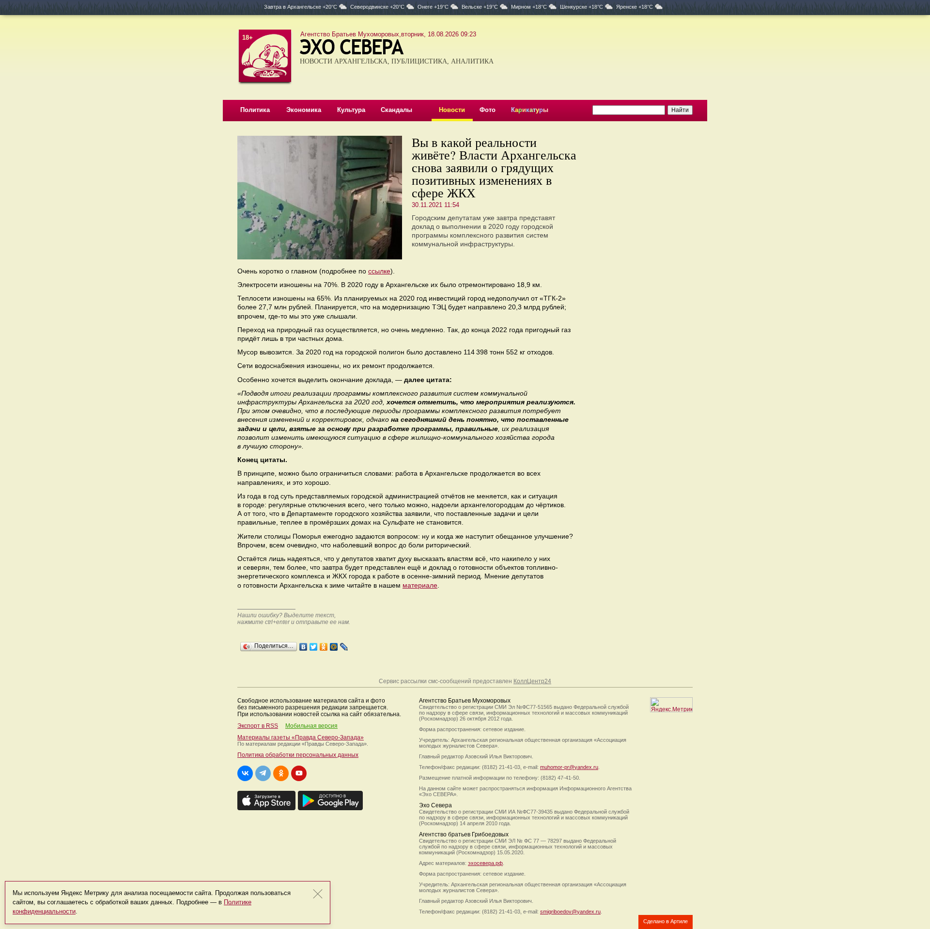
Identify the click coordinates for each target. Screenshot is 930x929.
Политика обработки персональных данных (297, 755)
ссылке (379, 271)
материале (420, 585)
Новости (452, 109)
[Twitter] (314, 644)
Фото (488, 109)
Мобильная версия (311, 725)
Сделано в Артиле (665, 921)
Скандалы (396, 109)
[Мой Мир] (334, 644)
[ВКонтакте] (303, 644)
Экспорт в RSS (257, 725)
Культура (351, 109)
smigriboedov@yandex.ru (570, 911)
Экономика (303, 109)
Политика (255, 109)
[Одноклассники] (324, 644)
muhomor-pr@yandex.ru (569, 767)
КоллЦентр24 (532, 681)
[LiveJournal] (344, 644)
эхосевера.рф (485, 863)
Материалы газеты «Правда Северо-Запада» (300, 737)
